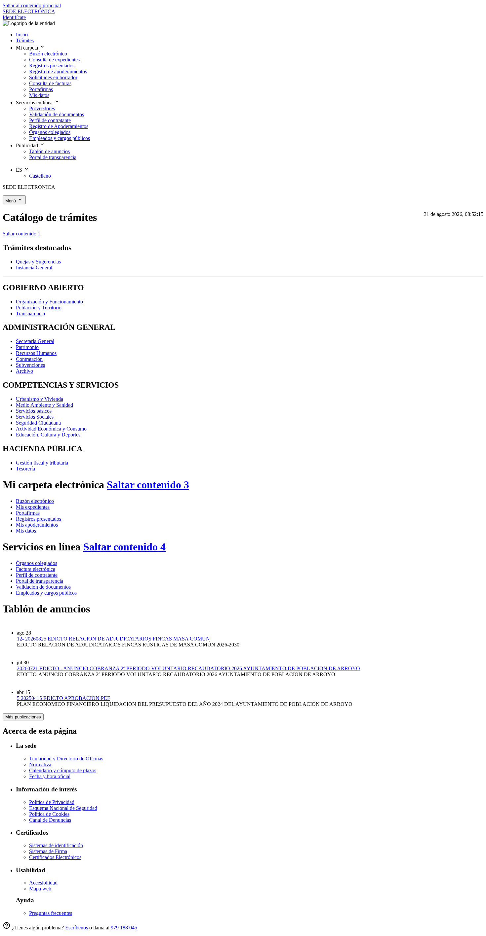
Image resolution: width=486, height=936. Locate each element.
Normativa (40, 764)
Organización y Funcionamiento (49, 301)
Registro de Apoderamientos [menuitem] (58, 126)
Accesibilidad (43, 882)
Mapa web (40, 888)
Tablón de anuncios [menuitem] (49, 151)
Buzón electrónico (35, 501)
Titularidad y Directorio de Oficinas (66, 758)
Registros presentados (38, 519)
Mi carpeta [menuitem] (27, 48)
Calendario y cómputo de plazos (62, 770)
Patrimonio (27, 347)
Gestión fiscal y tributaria (42, 463)
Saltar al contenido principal (32, 5)
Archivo (24, 371)
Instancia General (34, 267)
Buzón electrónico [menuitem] (48, 53)
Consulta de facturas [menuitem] (50, 83)
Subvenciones (30, 365)
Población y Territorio (38, 307)
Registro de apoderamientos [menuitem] (58, 71)
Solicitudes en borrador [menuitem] (53, 77)
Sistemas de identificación (56, 845)
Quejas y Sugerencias (38, 261)
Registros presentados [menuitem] (51, 65)
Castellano (40, 176)
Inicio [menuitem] (22, 34)
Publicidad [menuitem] (27, 145)
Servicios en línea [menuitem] (35, 102)
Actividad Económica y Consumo (51, 429)
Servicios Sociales (35, 417)
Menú (11, 200)
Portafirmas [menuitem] (41, 89)
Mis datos (26, 531)
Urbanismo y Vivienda (39, 399)
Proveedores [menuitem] (42, 108)
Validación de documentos (43, 587)
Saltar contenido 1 (21, 233)
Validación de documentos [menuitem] (56, 114)
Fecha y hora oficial (49, 776)
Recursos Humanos (36, 353)
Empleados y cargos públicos (46, 593)
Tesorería (25, 468)
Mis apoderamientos (37, 525)
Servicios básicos (34, 411)
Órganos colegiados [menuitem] (49, 132)
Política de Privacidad (51, 802)
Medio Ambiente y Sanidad (44, 405)
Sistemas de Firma (48, 851)
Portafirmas (28, 513)
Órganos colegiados (36, 563)
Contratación (29, 359)
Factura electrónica (35, 569)
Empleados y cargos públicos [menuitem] (59, 138)
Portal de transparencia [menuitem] (52, 157)
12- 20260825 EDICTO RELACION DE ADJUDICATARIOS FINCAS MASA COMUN (113, 638)
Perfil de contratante (37, 575)
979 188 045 (124, 927)
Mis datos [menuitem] (39, 95)
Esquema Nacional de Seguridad (63, 808)
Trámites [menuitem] (25, 40)
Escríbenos (77, 927)
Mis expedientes (33, 507)
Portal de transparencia (39, 581)
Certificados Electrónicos (55, 857)
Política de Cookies (49, 814)
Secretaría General (35, 341)
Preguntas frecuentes (50, 913)
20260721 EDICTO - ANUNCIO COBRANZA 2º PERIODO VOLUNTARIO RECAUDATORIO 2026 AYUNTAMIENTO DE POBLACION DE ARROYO (188, 668)
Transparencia (30, 313)
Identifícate (14, 17)
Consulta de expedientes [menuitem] (54, 59)
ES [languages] (19, 170)
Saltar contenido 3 (148, 485)
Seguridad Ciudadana (38, 423)
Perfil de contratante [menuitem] (50, 120)
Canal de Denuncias (50, 820)
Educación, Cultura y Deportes (48, 434)
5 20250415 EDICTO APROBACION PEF (63, 698)
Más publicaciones (23, 716)
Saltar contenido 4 (124, 547)
